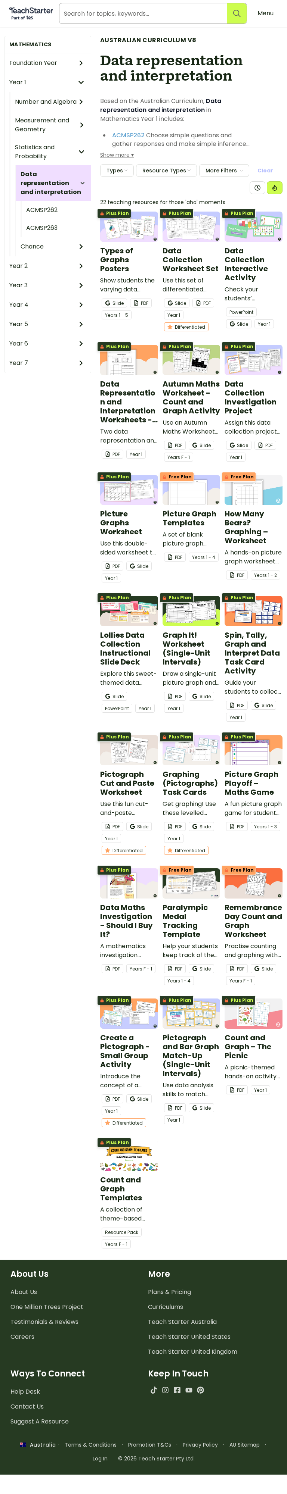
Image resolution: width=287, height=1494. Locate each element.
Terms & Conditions (91, 1444)
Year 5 (18, 324)
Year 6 (18, 343)
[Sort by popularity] (275, 187)
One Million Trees (46, 1307)
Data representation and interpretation (51, 183)
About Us (23, 1292)
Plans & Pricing (169, 1292)
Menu (265, 13)
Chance (32, 246)
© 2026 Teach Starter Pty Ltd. (156, 1458)
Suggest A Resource (39, 1421)
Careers (22, 1336)
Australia (41, 1444)
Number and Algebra (46, 101)
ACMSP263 (42, 228)
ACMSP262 (42, 210)
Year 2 (18, 266)
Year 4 (18, 304)
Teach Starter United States (189, 1336)
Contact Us (27, 1406)
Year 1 (17, 82)
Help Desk (25, 1391)
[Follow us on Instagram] (165, 1390)
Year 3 (18, 285)
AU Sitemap (244, 1444)
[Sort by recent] (257, 187)
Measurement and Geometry (42, 125)
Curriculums (165, 1307)
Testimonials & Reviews (44, 1322)
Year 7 (18, 363)
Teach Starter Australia (182, 1322)
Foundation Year (33, 63)
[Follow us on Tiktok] (154, 1390)
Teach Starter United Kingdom (192, 1351)
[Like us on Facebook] (177, 1390)
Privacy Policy (200, 1444)
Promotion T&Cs (149, 1444)
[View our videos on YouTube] (189, 1390)
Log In (100, 1458)
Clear (265, 170)
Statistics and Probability (35, 151)
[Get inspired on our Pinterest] (200, 1390)
